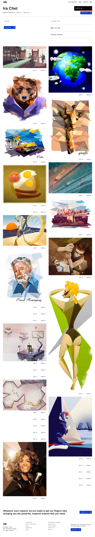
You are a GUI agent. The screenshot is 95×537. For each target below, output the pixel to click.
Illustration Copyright (54, 522)
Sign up (50, 529)
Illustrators (72, 2)
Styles (27, 526)
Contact (86, 2)
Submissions (29, 527)
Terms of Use (51, 527)
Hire (80, 2)
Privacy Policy (52, 526)
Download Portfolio (8, 12)
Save (34, 70)
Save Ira (26, 12)
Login (27, 529)
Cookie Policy (51, 524)
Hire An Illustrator (31, 524)
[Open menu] (91, 2)
